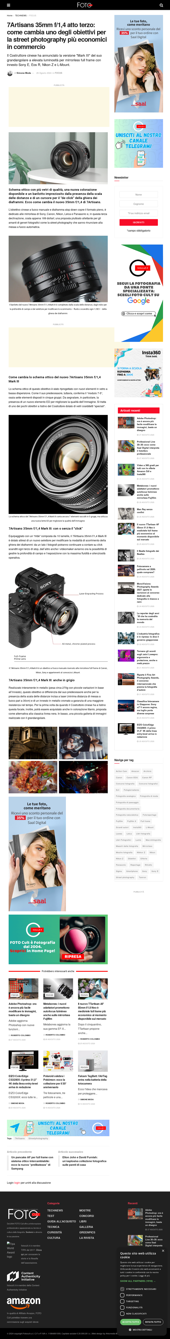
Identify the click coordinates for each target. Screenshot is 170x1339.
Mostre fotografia (124, 852)
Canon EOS (132, 777)
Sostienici (29, 1232)
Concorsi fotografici (148, 783)
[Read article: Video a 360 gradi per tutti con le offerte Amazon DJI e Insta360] (126, 470)
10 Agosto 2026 (87, 1103)
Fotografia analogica (126, 796)
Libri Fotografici (123, 840)
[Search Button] (161, 5)
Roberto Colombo (21, 1035)
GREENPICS (87, 1232)
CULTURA (53, 1238)
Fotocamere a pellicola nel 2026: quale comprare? (146, 569)
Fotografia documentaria (127, 808)
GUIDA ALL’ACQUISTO (61, 1221)
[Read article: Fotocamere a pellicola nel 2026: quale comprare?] (126, 571)
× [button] (163, 1251)
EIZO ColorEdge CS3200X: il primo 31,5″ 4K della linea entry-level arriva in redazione (23, 1081)
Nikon (152, 852)
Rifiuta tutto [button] (153, 1322)
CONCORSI (86, 1216)
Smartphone (132, 871)
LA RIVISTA (86, 1238)
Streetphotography (38, 1138)
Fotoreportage (149, 814)
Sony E (155, 871)
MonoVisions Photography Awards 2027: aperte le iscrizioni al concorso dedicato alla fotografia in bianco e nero (148, 592)
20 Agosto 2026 (18, 1107)
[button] (141, 1281)
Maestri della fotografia (127, 846)
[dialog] (142, 1291)
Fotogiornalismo (131, 790)
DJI (117, 790)
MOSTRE (85, 1210)
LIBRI (82, 1221)
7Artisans (20, 1138)
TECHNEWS (21, 15)
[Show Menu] (8, 5)
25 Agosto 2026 (87, 1043)
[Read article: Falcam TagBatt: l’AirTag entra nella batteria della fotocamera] (93, 1061)
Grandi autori (122, 827)
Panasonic (121, 864)
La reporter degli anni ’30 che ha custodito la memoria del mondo (148, 618)
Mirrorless (147, 846)
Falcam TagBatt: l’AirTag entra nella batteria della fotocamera (92, 1079)
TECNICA (53, 1227)
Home (9, 15)
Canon (119, 777)
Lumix (138, 840)
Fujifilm (119, 821)
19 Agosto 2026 (52, 1107)
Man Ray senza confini (144, 511)
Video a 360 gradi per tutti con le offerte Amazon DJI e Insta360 (148, 470)
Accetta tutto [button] (130, 1322)
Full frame (145, 821)
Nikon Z (120, 858)
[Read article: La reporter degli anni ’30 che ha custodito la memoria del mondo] (126, 618)
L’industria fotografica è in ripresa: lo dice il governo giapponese (148, 636)
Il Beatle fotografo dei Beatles (148, 552)
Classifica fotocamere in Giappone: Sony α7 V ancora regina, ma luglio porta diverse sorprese (148, 707)
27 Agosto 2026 (18, 1039)
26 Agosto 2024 (43, 72)
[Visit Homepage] (85, 5)
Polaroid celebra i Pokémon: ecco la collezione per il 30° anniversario (54, 1081)
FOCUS (32, 15)
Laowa (119, 833)
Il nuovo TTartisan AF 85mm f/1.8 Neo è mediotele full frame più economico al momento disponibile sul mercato (92, 1011)
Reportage (135, 864)
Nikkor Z (141, 852)
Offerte (143, 858)
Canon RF (147, 777)
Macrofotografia (153, 840)
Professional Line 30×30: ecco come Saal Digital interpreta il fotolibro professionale (148, 447)
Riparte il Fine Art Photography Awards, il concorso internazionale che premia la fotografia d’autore (148, 682)
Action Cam (121, 771)
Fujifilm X (131, 821)
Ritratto (148, 864)
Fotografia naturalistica (127, 814)
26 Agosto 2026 (52, 1039)
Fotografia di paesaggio (127, 802)
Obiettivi (132, 858)
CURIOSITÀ (54, 1232)
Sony (144, 871)
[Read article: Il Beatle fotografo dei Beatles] (126, 555)
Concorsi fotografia (125, 783)
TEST (50, 1216)
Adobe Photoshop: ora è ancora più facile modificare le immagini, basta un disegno (23, 1009)
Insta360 (137, 827)
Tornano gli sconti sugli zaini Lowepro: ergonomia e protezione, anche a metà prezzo (147, 657)
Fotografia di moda (149, 796)
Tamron (142, 877)
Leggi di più (144, 1275)
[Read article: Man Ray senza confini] (126, 514)
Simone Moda (24, 72)
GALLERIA (86, 1227)
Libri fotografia (143, 833)
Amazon (135, 771)
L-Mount (150, 827)
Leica (129, 833)
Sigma (119, 871)
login (17, 1183)
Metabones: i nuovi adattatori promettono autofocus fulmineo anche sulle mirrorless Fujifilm (56, 1011)
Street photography (125, 877)
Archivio (147, 771)
